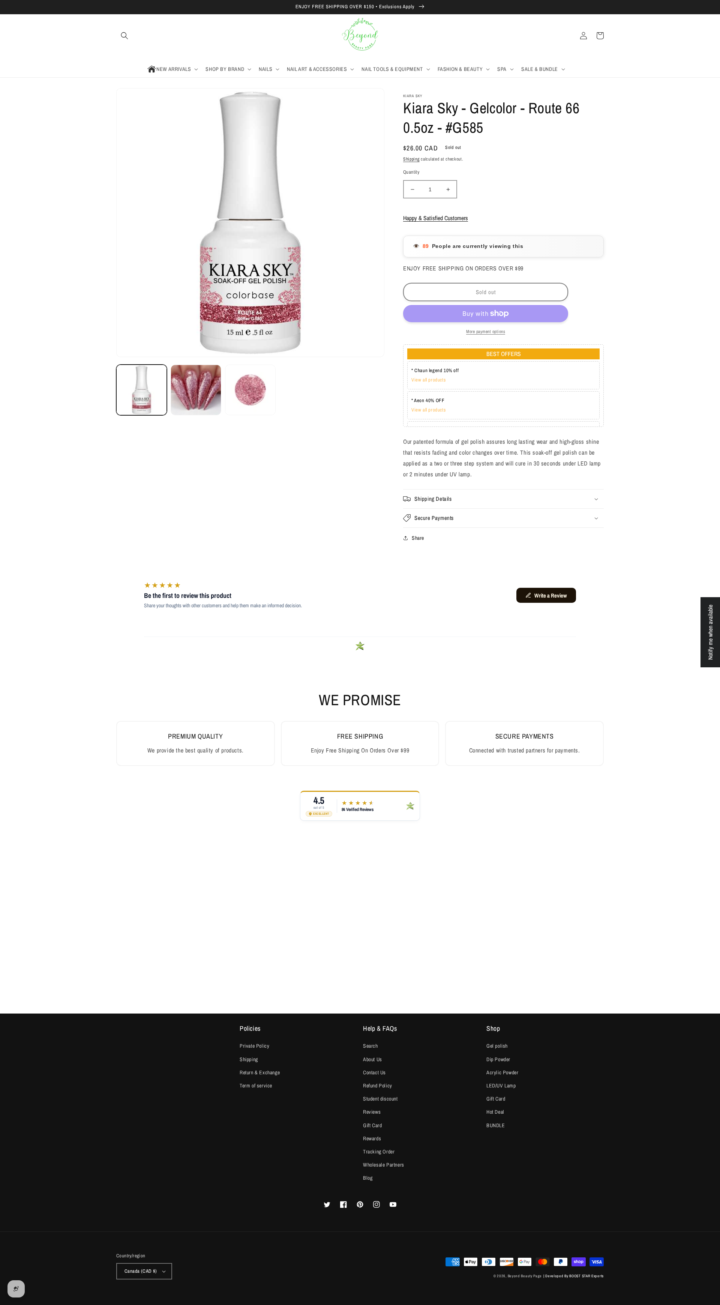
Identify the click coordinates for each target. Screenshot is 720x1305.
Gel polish (497, 1045)
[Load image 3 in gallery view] (250, 390)
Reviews (372, 1111)
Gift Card (372, 1125)
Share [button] (418, 538)
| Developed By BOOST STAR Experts (573, 1275)
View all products (428, 380)
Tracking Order (378, 1151)
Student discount (380, 1098)
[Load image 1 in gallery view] (141, 390)
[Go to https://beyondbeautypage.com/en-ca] (360, 35)
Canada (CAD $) (140, 1271)
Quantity (411, 172)
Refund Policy (377, 1085)
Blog (367, 1177)
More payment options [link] (485, 332)
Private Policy (254, 1045)
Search (370, 1045)
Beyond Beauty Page (525, 1275)
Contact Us (374, 1072)
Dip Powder (498, 1059)
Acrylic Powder (502, 1072)
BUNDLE (495, 1125)
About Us (372, 1059)
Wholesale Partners (383, 1164)
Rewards (372, 1138)
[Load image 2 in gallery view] (196, 390)
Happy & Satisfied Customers (435, 218)
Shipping (411, 159)
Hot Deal (495, 1111)
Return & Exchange (260, 1072)
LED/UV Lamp (501, 1085)
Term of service (256, 1085)
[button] (124, 35)
